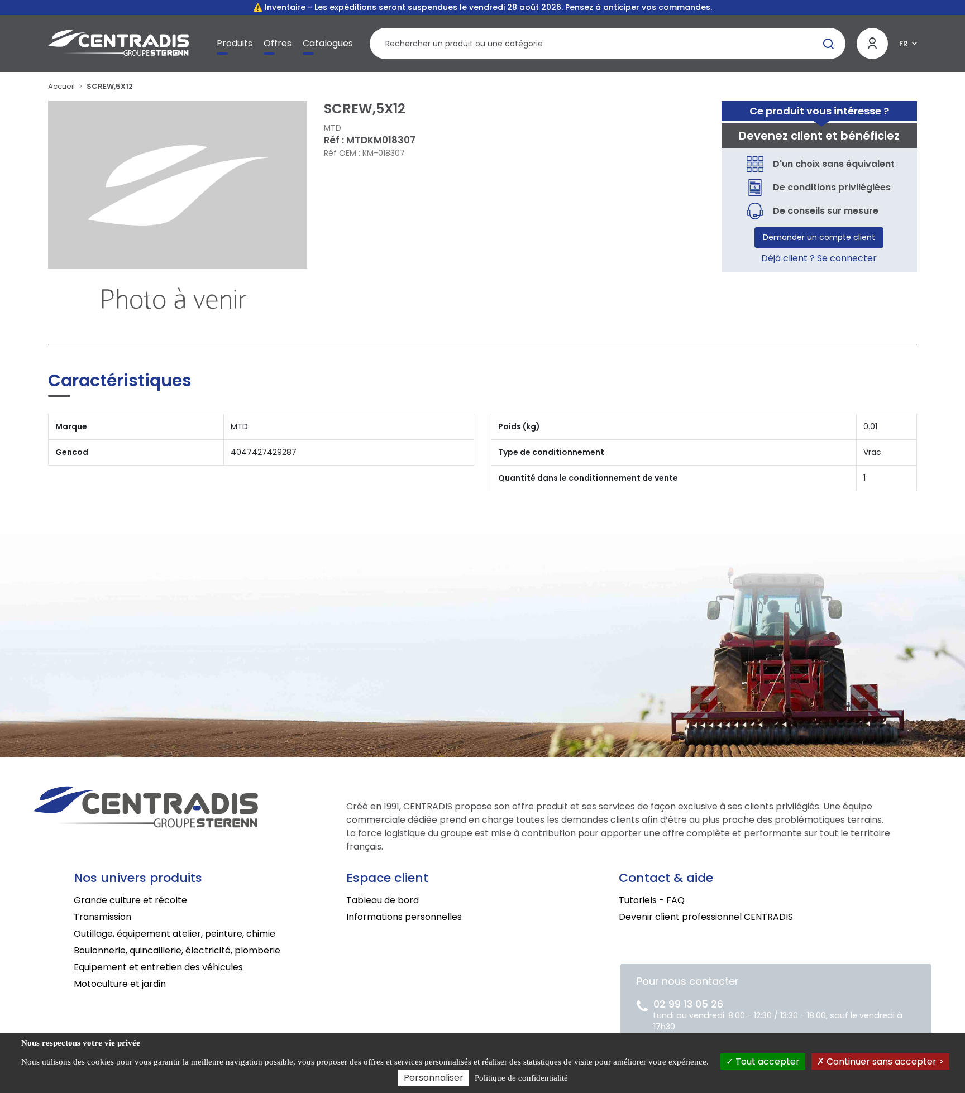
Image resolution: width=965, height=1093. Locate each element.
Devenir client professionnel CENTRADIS (706, 916)
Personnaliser (434, 1077)
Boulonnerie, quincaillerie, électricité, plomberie (177, 950)
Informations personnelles (404, 916)
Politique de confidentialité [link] (521, 1077)
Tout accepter (766, 1061)
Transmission (102, 916)
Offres (278, 43)
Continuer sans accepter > (884, 1061)
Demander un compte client (819, 237)
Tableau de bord (382, 900)
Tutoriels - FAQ (652, 900)
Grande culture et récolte (130, 900)
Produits (234, 43)
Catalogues (328, 43)
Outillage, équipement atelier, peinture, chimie (174, 933)
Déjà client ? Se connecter (819, 258)
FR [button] (903, 43)
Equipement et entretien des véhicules (158, 967)
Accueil (61, 86)
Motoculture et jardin (120, 983)
